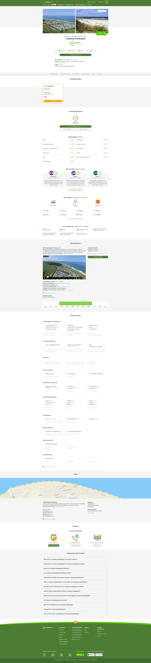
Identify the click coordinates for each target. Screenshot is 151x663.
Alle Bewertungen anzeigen (75, 189)
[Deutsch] (85, 1)
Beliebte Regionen (63, 641)
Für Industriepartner (77, 634)
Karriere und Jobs (101, 633)
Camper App (62, 632)
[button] (53, 89)
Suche (44, 4)
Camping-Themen (69, 4)
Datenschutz (73, 659)
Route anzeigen (91, 512)
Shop (60, 637)
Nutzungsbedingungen (59, 659)
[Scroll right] (109, 179)
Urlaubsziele (61, 4)
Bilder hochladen (83, 129)
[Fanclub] (53, 4)
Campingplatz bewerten (74, 126)
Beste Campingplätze (80, 4)
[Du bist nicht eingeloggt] (106, 2)
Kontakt (87, 632)
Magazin (89, 4)
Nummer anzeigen (75, 545)
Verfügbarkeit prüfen (74, 54)
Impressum (67, 659)
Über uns (99, 631)
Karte (48, 4)
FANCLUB (61, 629)
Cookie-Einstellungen (82, 659)
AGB (89, 659)
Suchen (53, 101)
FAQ (86, 629)
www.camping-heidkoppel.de (67, 66)
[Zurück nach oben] (75, 622)
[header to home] (48, 2)
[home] (48, 627)
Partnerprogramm (76, 637)
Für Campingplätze (76, 629)
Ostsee (60, 64)
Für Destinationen (76, 632)
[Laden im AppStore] (91, 654)
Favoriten (101, 1)
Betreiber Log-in (76, 639)
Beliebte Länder (63, 639)
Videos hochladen (67, 129)
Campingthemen (63, 644)
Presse (98, 636)
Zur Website (96, 545)
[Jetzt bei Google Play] (98, 654)
